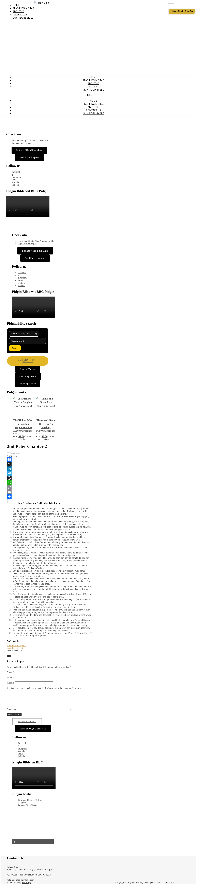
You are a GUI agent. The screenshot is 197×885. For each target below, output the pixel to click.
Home (16, 5)
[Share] (49, 496)
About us (18, 11)
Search (15, 348)
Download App (27, 722)
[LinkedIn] (49, 468)
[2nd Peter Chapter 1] (10, 656)
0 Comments (14, 453)
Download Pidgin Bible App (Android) (30, 140)
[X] (49, 464)
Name (10, 672)
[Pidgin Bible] (41, 2)
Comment (11, 709)
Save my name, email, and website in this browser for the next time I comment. (46, 688)
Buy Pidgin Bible (23, 17)
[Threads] (49, 478)
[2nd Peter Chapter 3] (8, 656)
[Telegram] (49, 473)
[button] (33, 841)
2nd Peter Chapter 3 (16, 648)
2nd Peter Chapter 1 (16, 645)
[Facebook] (49, 459)
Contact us (20, 14)
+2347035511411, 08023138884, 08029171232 (29, 874)
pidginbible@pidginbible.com (20, 880)
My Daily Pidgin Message (27, 361)
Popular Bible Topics (21, 143)
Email (10, 677)
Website (10, 683)
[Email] (49, 492)
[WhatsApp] (49, 482)
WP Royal (26, 882)
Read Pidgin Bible (23, 8)
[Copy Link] (49, 487)
